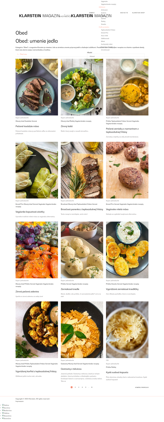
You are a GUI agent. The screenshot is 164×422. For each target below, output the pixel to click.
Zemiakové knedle (70, 289)
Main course (21, 4)
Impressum (20, 401)
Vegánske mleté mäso (117, 209)
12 (91, 387)
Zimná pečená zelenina (27, 291)
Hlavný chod (20, 121)
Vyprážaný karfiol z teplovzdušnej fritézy (36, 371)
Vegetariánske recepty (83, 121)
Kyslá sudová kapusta (117, 372)
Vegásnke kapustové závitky (30, 211)
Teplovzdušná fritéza (119, 121)
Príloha (108, 121)
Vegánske (135, 121)
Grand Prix (20, 204)
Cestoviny (64, 364)
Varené (34, 121)
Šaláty (72, 121)
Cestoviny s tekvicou (71, 369)
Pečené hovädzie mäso (27, 126)
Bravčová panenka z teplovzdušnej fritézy (82, 209)
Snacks (114, 284)
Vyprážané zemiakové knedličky (122, 289)
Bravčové (64, 204)
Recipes (18, 1)
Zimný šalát (67, 126)
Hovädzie (28, 121)
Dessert (20, 7)
